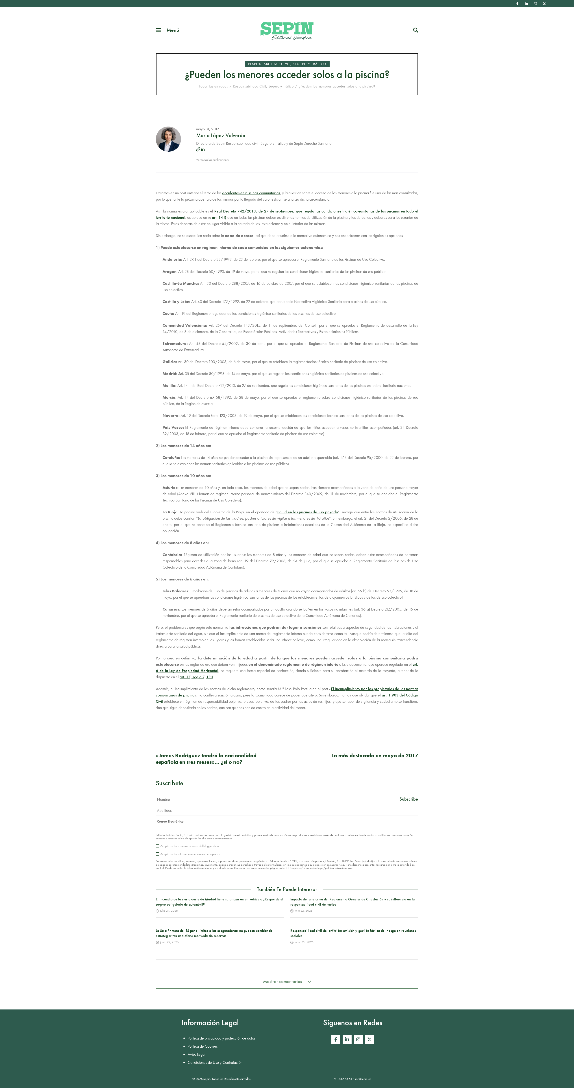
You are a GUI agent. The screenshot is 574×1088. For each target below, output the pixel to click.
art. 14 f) (219, 217)
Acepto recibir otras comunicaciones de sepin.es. (190, 854)
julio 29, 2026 (169, 910)
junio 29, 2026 (169, 942)
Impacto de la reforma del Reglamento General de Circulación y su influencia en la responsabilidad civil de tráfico (352, 901)
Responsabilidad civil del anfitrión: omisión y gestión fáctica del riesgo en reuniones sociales (353, 933)
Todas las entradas (213, 86)
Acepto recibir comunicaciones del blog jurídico (189, 846)
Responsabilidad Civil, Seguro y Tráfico (287, 64)
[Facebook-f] (517, 3)
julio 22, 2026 (303, 910)
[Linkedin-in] (526, 3)
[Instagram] (535, 3)
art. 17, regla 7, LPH (196, 676)
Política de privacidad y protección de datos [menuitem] (221, 1038)
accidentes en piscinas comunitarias (251, 192)
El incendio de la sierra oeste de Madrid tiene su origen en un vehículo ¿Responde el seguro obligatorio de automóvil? (219, 901)
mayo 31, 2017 (207, 128)
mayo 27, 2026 (304, 942)
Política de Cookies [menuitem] (202, 1046)
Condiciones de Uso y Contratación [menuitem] (215, 1062)
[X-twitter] (544, 3)
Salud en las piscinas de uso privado (307, 511)
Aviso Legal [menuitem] (196, 1054)
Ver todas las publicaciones (212, 160)
